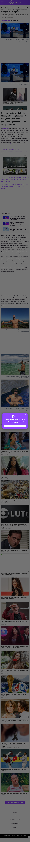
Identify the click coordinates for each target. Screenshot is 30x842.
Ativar (15, 426)
